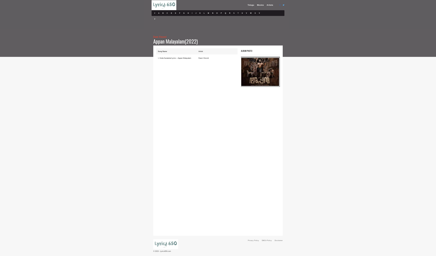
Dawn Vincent (160, 36)
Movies (260, 5)
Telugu (251, 5)
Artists (270, 5)
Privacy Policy (253, 240)
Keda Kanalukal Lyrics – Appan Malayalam (175, 58)
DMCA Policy (267, 240)
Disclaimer (279, 240)
